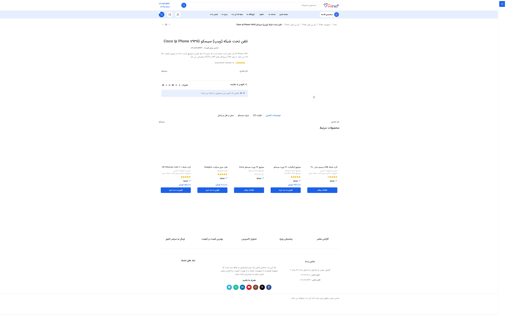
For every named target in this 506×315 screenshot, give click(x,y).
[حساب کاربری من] (178, 14)
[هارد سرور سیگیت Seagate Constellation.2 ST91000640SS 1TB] (212, 150)
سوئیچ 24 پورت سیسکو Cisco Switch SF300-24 (251, 169)
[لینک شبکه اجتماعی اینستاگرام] (255, 287)
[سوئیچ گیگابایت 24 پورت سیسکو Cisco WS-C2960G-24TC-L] (286, 150)
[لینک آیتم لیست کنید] (310, 274)
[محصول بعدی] (163, 24)
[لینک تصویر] (249, 258)
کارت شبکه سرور (315, 173)
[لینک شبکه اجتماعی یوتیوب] (249, 287)
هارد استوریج (222, 170)
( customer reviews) (224, 62)
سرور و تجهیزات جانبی (328, 170)
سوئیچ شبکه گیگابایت (292, 173)
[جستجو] (183, 5)
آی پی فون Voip (309, 24)
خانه (335, 24)
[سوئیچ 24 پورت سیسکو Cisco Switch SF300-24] (249, 150)
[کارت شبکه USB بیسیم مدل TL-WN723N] (322, 150)
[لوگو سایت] (331, 5)
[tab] (273, 115)
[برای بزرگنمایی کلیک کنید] (314, 97)
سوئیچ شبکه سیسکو (293, 170)
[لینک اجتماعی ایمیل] (173, 85)
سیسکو (164, 71)
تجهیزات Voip (324, 24)
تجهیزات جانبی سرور (329, 173)
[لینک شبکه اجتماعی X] (176, 85)
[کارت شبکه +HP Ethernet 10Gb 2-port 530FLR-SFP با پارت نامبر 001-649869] (176, 150)
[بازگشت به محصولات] (166, 24)
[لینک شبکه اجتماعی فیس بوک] (179, 85)
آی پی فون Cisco (292, 24)
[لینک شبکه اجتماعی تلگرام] (163, 85)
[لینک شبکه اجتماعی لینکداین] (169, 85)
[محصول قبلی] (169, 24)
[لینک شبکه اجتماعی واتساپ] (166, 85)
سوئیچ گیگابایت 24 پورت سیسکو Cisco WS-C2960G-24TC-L (287, 169)
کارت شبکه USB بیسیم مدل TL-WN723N (324, 169)
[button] (286, 190)
